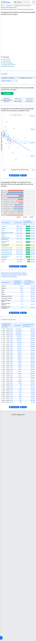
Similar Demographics (7, 63)
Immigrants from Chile (6, 250)
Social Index (9, 5)
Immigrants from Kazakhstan (5, 257)
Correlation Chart (6, 61)
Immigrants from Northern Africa (8, 7)
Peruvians (3, 226)
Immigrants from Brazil (6, 248)
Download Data (15, 175)
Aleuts (2, 230)
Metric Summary (6, 59)
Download (32, 112)
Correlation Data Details (8, 66)
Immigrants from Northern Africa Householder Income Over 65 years (17, 9)
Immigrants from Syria (6, 254)
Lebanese (3, 259)
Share (24, 175)
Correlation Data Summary (8, 64)
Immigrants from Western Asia (5, 238)
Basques (3, 236)
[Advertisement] (18, 36)
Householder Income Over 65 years (22, 5)
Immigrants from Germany (5, 242)
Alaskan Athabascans (6, 252)
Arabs (2, 261)
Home (2, 5)
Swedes (3, 228)
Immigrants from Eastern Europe (7, 233)
